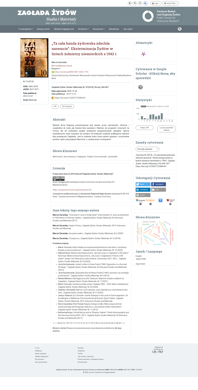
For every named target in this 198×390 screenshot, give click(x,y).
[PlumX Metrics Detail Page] (143, 54)
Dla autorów (39, 359)
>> (124, 323)
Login (156, 3)
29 (120, 323)
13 (79, 323)
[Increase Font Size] (135, 3)
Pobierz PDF (144, 128)
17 (89, 323)
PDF (55, 106)
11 (74, 323)
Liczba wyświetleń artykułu (166, 129)
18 (92, 323)
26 (112, 323)
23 (104, 323)
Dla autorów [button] (98, 29)
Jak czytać (127, 29)
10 (71, 323)
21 (99, 323)
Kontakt (80, 348)
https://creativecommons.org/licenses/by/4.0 (72, 190)
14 (81, 323)
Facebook (81, 351)
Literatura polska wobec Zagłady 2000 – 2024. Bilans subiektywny (100, 284)
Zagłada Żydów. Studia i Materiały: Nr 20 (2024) (78, 287)
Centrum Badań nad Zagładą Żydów (102, 372)
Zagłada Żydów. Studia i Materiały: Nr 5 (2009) (103, 233)
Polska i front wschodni (97, 157)
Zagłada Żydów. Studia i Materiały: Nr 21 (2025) (83, 293)
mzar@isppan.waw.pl (62, 66)
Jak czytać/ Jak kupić (85, 356)
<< (54, 323)
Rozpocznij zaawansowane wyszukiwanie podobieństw (90, 328)
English (139, 256)
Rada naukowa (40, 354)
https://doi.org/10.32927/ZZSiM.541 (70, 98)
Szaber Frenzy (75, 225)
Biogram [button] (55, 68)
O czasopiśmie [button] (25, 29)
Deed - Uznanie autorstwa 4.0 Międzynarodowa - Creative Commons (82, 196)
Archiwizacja (82, 362)
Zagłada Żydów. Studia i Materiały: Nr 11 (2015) (78, 310)
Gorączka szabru (76, 233)
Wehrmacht (58, 157)
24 (107, 323)
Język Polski (171, 3)
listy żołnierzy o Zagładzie (75, 157)
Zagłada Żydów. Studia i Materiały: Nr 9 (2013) (90, 276)
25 (109, 323)
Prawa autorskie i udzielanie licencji (90, 359)
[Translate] (145, 3)
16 (86, 323)
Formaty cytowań (145, 149)
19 (94, 323)
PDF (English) (67, 106)
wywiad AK (112, 157)
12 (76, 323)
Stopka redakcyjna (41, 356)
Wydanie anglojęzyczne (64, 29)
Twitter (80, 354)
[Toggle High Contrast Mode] (130, 3)
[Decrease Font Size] (140, 3)
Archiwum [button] (82, 29)
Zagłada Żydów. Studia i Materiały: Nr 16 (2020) (103, 250)
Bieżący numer (43, 29)
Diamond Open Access (101, 194)
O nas (37, 348)
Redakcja (38, 351)
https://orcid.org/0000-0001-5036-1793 (71, 72)
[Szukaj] (180, 29)
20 (97, 323)
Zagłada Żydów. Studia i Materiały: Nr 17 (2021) (88, 281)
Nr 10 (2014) (28, 81)
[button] (143, 184)
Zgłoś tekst (140, 264)
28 (117, 323)
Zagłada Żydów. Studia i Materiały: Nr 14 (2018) (101, 238)
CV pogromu (74, 238)
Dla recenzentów (41, 362)
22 (102, 323)
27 (115, 323)
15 (84, 323)
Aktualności (114, 29)
